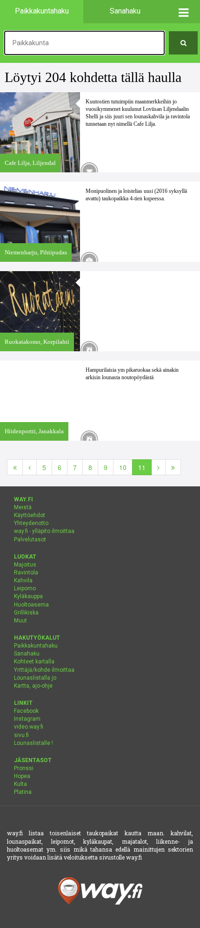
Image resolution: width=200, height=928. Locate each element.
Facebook (26, 711)
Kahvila (23, 580)
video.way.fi (28, 726)
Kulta (20, 784)
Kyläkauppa (28, 596)
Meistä (23, 507)
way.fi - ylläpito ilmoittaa (44, 531)
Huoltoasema (31, 604)
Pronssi (23, 768)
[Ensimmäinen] (15, 467)
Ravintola (26, 572)
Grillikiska (26, 612)
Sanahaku (27, 653)
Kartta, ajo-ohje (33, 685)
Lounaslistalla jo (35, 678)
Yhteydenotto (31, 523)
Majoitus (25, 564)
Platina (23, 792)
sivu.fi (21, 735)
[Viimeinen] (173, 467)
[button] (183, 11)
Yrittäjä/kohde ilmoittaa (44, 670)
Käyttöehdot (29, 515)
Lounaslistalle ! (33, 743)
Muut (20, 620)
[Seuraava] (158, 467)
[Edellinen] (29, 467)
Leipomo (25, 588)
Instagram (27, 719)
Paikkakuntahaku (36, 645)
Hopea (22, 776)
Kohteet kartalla (34, 661)
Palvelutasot (30, 539)
